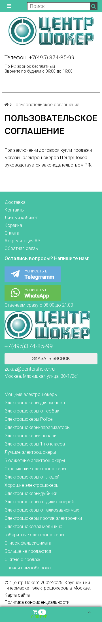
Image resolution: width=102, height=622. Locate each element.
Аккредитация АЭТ (24, 240)
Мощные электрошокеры (31, 394)
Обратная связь (21, 248)
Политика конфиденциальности (37, 602)
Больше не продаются (28, 551)
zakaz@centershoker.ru (30, 369)
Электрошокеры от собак (32, 411)
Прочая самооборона (28, 567)
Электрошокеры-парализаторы (37, 427)
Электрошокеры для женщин (35, 402)
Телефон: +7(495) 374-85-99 (40, 57)
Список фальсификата (28, 543)
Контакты (14, 210)
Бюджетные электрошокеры (35, 460)
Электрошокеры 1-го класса (35, 444)
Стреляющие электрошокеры (35, 468)
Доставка (15, 202)
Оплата (12, 233)
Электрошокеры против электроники (43, 518)
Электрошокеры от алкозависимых (42, 510)
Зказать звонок (51, 358)
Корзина (13, 225)
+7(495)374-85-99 (29, 346)
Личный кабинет (21, 217)
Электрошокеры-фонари (30, 435)
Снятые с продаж (23, 559)
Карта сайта (17, 595)
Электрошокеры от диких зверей (39, 501)
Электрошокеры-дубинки (31, 493)
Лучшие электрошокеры (30, 452)
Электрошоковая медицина (33, 526)
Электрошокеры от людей (32, 477)
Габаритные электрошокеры (34, 534)
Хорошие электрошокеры (32, 485)
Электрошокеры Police (29, 419)
